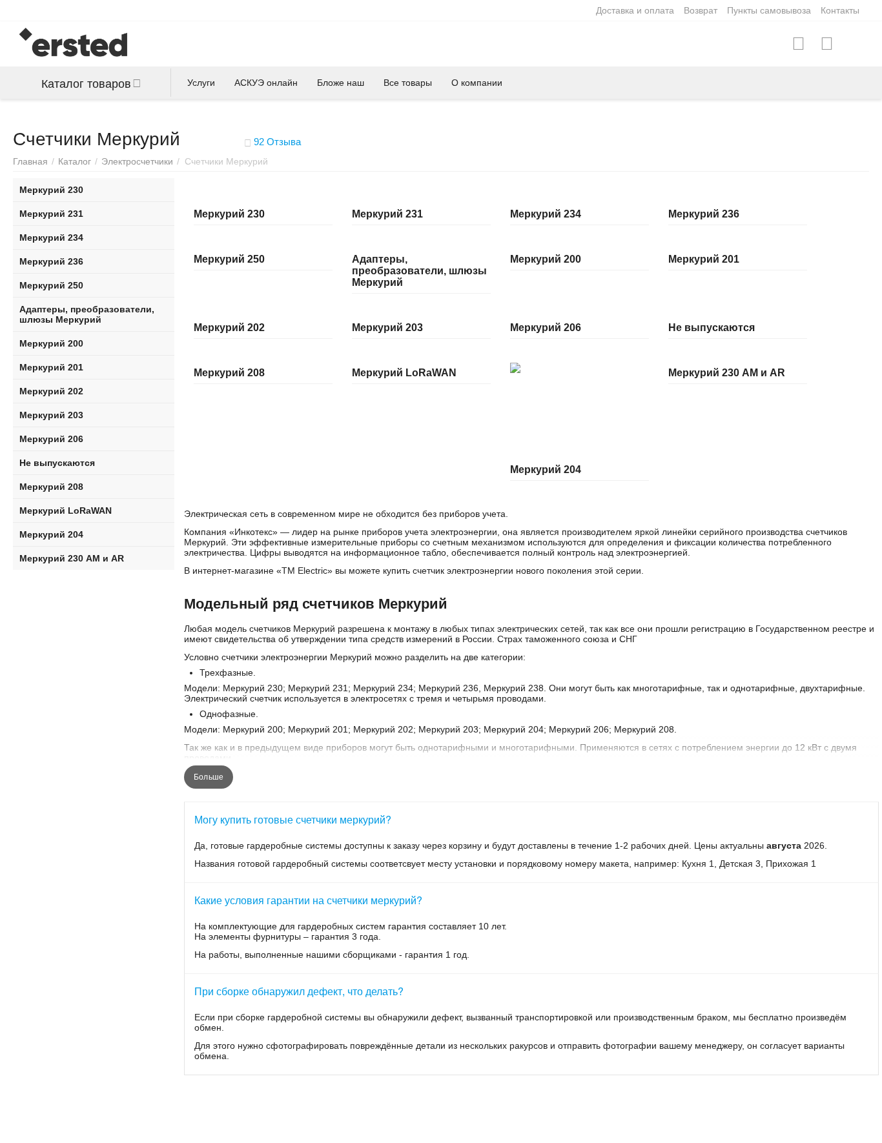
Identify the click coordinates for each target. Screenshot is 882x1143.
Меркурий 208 (229, 372)
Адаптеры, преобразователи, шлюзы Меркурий (419, 271)
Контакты (840, 10)
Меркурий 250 (229, 259)
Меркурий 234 (545, 213)
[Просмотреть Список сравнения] (798, 44)
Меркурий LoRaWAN (404, 372)
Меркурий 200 (545, 259)
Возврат (700, 10)
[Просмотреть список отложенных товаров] (827, 44)
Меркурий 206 (545, 327)
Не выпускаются (711, 327)
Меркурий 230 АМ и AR (726, 372)
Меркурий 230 (229, 213)
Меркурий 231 (387, 213)
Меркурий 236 (703, 213)
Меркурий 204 (545, 469)
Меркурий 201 (703, 259)
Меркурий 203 (387, 327)
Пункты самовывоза (769, 10)
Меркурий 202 (229, 327)
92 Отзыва (276, 141)
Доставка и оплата (635, 10)
